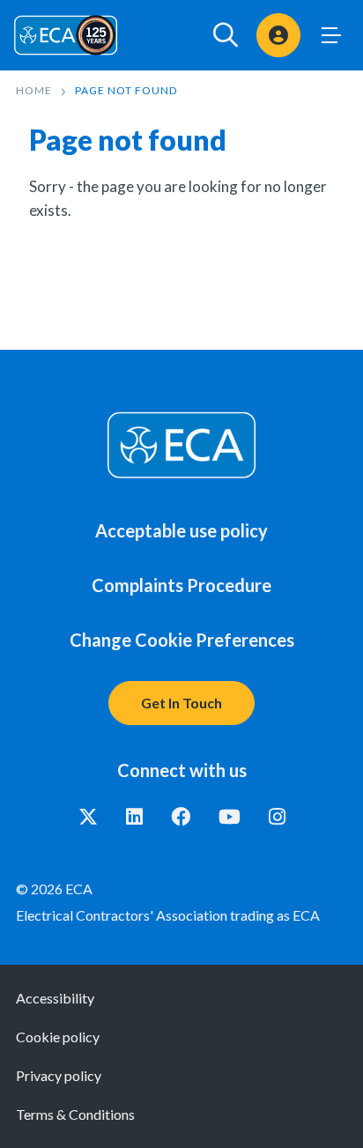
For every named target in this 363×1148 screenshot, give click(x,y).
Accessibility (55, 997)
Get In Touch (181, 702)
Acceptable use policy (181, 530)
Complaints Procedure (181, 585)
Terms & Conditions (75, 1114)
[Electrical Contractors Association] (66, 35)
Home (34, 90)
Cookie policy (58, 1036)
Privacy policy (58, 1075)
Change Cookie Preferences (182, 639)
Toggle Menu (331, 35)
